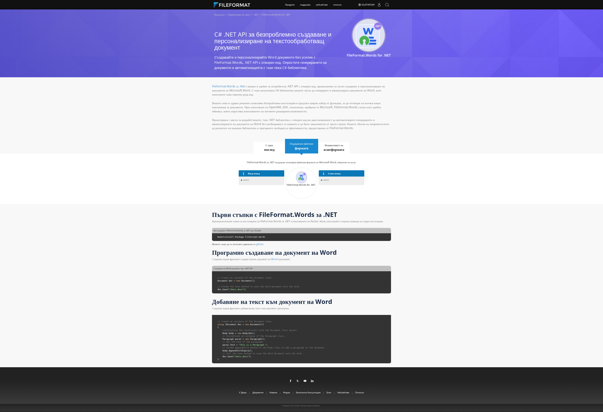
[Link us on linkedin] (312, 381)
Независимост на (334, 148)
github (259, 244)
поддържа (305, 4)
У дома (243, 392)
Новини (273, 392)
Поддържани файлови (301, 146)
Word (274, 259)
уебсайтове (322, 4)
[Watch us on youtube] (305, 381)
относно (337, 4)
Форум (286, 392)
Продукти (290, 4)
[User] (379, 4)
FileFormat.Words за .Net (228, 86)
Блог (329, 392)
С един (269, 148)
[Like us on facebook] (291, 381)
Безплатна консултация (308, 392)
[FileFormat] (233, 5)
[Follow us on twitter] (298, 381)
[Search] (387, 4)
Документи (258, 392)
